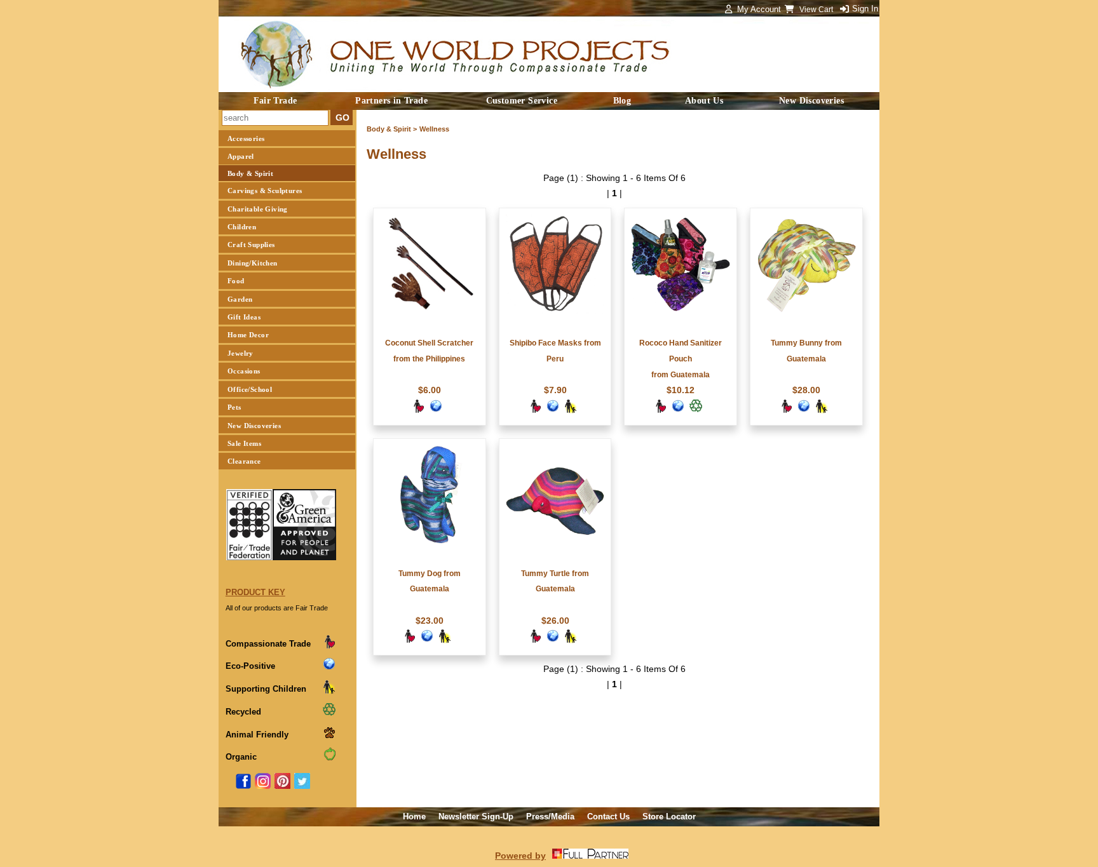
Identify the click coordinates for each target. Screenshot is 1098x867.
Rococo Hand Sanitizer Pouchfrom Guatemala (680, 359)
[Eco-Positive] (436, 410)
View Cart (817, 9)
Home (414, 816)
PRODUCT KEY (255, 592)
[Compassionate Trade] (418, 410)
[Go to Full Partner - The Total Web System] (590, 855)
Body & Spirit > (392, 129)
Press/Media (550, 816)
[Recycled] (695, 410)
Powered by (520, 855)
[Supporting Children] (570, 410)
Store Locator (669, 816)
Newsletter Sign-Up (475, 816)
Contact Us (608, 816)
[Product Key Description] (329, 646)
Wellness (434, 129)
